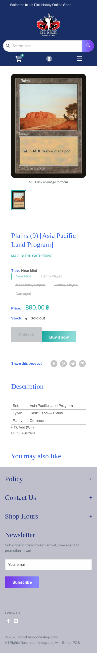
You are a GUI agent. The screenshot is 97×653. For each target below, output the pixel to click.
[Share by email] (82, 363)
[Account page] (49, 59)
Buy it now (59, 337)
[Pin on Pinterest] (63, 363)
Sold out (26, 335)
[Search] (88, 46)
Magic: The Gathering (31, 256)
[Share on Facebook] (53, 363)
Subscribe (22, 582)
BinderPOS (71, 643)
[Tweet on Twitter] (72, 363)
